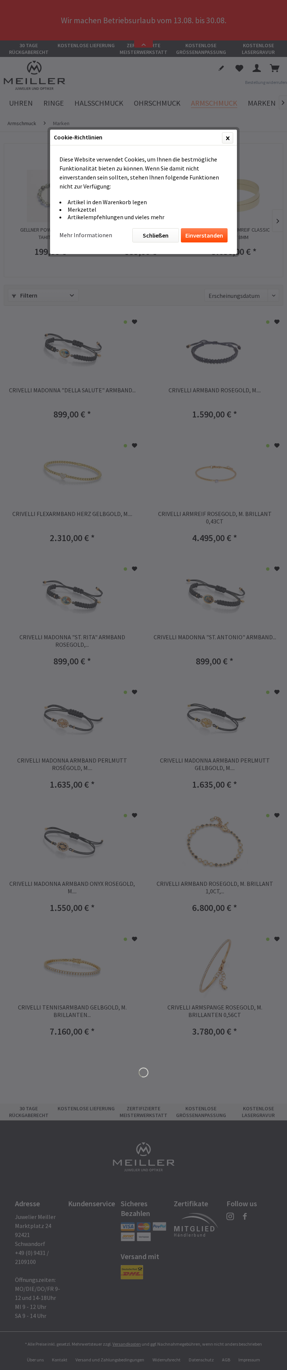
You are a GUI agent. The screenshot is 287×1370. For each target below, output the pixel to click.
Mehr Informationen (85, 235)
